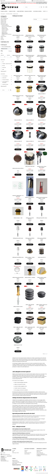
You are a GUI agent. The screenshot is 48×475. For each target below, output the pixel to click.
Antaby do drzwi (3, 20)
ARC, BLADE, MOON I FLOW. (41, 3)
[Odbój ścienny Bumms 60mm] (17, 159)
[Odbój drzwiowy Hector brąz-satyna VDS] (17, 48)
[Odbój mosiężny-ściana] (17, 295)
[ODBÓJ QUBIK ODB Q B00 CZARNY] (17, 320)
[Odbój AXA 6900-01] (41, 88)
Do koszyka (18, 41)
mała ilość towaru (5, 84)
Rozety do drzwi (3, 23)
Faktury (26, 451)
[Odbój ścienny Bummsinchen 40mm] (18, 271)
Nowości (2, 38)
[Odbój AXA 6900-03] (29, 111)
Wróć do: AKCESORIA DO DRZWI (6, 46)
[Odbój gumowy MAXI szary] (18, 231)
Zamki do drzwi (15, 421)
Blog (13, 451)
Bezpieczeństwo (15, 460)
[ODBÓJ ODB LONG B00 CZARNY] (29, 294)
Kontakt (13, 450)
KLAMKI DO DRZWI (3, 19)
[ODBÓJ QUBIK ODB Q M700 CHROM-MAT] (29, 320)
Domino (3, 65)
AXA (3, 61)
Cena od (2, 55)
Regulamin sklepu (39, 450)
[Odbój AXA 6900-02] (17, 111)
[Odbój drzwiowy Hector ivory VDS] (29, 69)
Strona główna (3, 13)
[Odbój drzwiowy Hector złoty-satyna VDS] (29, 89)
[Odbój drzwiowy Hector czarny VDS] (17, 69)
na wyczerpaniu (4, 75)
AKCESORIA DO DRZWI (9, 13)
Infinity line (4, 67)
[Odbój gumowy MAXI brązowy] (30, 211)
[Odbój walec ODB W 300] (29, 158)
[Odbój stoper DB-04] (41, 251)
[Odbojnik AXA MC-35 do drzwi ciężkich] (41, 158)
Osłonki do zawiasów (5, 29)
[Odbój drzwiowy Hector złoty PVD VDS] (17, 89)
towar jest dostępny (5, 79)
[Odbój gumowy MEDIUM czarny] (42, 232)
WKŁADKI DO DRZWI (5, 28)
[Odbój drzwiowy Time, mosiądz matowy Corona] (29, 28)
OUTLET (2, 37)
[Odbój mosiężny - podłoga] (29, 271)
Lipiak (3, 69)
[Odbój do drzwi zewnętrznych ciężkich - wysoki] (41, 186)
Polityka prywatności (15, 461)
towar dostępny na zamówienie (5, 82)
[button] (41, 7)
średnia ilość (4, 77)
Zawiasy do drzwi (4, 30)
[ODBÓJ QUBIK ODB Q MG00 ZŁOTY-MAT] (41, 320)
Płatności (26, 450)
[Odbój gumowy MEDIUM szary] (18, 251)
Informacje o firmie (15, 452)
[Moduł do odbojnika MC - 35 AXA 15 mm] (17, 185)
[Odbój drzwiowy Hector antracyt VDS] (41, 28)
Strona (44, 353)
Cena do (8, 55)
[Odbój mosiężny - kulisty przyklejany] (29, 251)
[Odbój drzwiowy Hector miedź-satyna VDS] (41, 69)
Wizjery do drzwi (4, 27)
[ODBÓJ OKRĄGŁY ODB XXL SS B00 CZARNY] (41, 294)
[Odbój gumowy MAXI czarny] (42, 211)
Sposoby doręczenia (28, 452)
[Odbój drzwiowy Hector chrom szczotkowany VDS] (41, 48)
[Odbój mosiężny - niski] (17, 211)
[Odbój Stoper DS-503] (17, 339)
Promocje (2, 39)
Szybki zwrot (39, 451)
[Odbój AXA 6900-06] (29, 135)
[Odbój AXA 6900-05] (17, 135)
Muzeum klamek (3, 36)
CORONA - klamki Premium (6, 63)
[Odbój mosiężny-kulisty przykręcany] (41, 271)
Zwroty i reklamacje (40, 452)
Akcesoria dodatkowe (5, 25)
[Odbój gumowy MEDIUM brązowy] (30, 231)
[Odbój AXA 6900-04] (41, 111)
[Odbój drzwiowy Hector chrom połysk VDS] (29, 48)
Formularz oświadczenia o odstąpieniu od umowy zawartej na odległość (42, 454)
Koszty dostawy (27, 453)
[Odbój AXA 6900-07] (41, 135)
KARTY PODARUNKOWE (4, 18)
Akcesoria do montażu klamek (7, 26)
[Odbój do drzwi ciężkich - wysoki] (29, 186)
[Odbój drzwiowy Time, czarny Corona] (17, 28)
